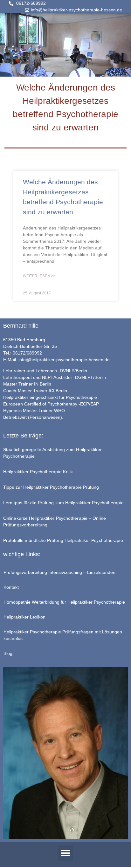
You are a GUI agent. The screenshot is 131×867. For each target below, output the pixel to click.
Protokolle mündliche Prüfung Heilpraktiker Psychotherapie (63, 540)
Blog (7, 653)
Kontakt (11, 587)
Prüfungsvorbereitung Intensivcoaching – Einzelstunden (59, 572)
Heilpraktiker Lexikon (24, 616)
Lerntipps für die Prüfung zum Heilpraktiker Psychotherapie (63, 502)
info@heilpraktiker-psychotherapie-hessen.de (64, 359)
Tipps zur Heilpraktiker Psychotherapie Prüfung (51, 487)
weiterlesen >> (39, 276)
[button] (65, 853)
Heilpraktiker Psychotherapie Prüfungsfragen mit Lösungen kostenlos (62, 635)
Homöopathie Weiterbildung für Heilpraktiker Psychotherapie (64, 602)
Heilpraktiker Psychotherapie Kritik (38, 471)
